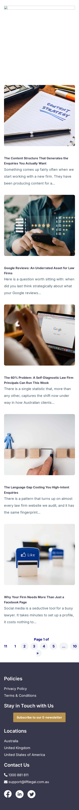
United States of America (24, 755)
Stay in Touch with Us (29, 706)
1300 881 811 (17, 775)
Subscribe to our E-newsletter (39, 717)
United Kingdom (17, 748)
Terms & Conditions (20, 695)
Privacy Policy (15, 689)
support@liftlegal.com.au (28, 782)
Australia (11, 741)
